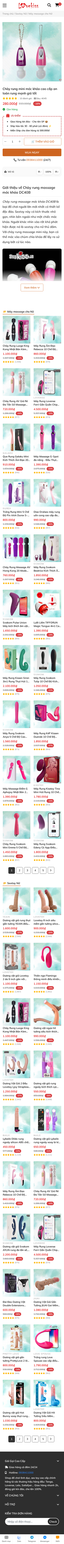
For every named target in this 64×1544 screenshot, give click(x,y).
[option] (32, 51)
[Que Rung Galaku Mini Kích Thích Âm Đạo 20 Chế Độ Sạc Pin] (16, 437)
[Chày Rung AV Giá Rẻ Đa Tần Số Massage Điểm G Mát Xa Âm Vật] (16, 382)
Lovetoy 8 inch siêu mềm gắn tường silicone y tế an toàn (47, 924)
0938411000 (34, 159)
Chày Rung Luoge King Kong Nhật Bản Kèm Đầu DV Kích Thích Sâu (16, 349)
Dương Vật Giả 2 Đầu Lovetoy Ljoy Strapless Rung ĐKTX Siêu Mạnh (16, 1087)
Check (53, 1521)
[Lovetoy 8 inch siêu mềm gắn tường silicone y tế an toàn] (47, 901)
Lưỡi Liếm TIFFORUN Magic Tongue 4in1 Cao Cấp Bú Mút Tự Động (47, 626)
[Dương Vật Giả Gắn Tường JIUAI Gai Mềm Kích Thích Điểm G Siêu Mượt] (47, 1283)
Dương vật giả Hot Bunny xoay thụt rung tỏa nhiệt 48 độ (15, 1416)
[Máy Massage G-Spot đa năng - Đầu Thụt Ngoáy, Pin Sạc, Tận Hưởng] (47, 437)
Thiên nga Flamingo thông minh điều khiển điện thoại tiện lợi (46, 979)
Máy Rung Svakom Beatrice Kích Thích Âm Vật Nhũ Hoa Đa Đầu (47, 571)
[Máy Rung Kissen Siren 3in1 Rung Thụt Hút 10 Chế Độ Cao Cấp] (16, 659)
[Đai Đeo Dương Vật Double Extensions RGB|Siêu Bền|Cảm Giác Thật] (16, 1283)
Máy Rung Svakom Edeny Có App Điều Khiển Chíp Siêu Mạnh (46, 847)
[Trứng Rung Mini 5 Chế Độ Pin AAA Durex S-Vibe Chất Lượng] (16, 493)
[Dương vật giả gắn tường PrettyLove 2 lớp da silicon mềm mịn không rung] (16, 1338)
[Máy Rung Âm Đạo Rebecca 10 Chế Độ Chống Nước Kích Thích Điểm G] (47, 330)
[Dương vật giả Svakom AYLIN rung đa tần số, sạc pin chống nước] (16, 1227)
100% (48, 171)
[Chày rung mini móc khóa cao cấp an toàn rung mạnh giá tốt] (32, 51)
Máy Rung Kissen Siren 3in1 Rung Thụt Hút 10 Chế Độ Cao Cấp (16, 681)
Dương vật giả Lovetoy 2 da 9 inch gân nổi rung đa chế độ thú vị (16, 979)
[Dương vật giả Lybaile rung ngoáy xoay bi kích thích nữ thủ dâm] (47, 1120)
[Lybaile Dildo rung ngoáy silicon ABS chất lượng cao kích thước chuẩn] (16, 1120)
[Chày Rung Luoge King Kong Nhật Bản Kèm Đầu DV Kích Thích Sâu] (16, 330)
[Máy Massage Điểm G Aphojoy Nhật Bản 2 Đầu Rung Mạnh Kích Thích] (16, 769)
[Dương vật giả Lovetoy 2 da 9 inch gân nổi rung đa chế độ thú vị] (16, 956)
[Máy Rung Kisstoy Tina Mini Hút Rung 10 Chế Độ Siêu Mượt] (47, 769)
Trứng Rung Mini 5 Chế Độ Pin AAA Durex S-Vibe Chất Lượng (16, 515)
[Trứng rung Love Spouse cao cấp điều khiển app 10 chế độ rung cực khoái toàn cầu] (47, 1338)
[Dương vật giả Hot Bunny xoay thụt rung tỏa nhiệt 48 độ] (16, 1393)
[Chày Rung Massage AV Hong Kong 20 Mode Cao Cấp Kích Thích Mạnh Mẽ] (16, 548)
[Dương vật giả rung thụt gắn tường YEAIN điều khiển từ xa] (16, 901)
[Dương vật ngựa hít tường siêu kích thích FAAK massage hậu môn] (47, 1012)
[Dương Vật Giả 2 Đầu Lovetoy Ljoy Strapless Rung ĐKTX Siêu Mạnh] (16, 1064)
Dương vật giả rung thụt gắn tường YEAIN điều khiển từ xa (16, 924)
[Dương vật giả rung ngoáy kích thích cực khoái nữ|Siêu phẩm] (47, 1064)
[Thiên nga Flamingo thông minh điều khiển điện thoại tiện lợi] (47, 956)
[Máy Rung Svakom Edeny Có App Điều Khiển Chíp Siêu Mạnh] (47, 825)
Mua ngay (32, 152)
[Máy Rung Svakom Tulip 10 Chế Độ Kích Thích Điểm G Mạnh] (47, 659)
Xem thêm (30, 287)
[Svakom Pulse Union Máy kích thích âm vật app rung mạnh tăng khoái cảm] (16, 603)
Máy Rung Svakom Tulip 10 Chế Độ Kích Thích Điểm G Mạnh (45, 681)
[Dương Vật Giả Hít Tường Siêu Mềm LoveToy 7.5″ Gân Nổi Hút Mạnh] (47, 1393)
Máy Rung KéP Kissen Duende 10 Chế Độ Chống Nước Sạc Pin (46, 737)
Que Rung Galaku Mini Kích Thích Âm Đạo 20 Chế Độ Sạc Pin (16, 460)
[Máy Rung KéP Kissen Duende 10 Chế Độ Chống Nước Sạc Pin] (47, 714)
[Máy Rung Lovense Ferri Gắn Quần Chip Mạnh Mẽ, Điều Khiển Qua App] (47, 382)
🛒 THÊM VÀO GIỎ (42, 141)
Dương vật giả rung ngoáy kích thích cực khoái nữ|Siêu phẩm (45, 1087)
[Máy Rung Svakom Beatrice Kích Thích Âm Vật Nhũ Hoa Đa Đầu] (47, 548)
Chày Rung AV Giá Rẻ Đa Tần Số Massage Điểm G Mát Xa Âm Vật (16, 405)
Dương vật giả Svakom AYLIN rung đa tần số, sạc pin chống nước (16, 1250)
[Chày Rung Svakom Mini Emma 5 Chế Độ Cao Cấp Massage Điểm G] (16, 825)
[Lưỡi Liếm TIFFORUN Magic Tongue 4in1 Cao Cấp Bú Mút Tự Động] (47, 603)
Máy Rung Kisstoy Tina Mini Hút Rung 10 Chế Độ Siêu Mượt (47, 792)
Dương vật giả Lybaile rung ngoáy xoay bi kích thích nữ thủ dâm (47, 1142)
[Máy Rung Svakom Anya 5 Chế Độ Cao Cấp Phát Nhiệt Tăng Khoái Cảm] (16, 714)
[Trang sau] (51, 870)
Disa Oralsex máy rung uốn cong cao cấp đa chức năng (47, 515)
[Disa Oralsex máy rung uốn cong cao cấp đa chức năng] (47, 493)
